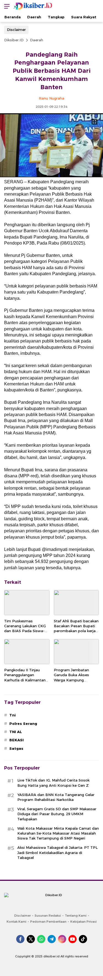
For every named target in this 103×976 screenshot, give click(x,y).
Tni (12, 715)
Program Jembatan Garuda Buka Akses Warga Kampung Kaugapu (71, 677)
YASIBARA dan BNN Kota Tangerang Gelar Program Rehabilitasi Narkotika (55, 797)
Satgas (16, 748)
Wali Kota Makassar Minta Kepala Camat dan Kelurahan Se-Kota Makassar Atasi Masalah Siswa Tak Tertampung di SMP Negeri (58, 833)
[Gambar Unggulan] (51, 175)
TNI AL (15, 732)
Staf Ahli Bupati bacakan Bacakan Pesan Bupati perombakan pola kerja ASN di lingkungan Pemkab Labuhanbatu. (76, 631)
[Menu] (5, 6)
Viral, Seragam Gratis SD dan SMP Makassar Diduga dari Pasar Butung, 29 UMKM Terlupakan (56, 814)
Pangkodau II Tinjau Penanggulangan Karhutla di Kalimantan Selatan (25, 677)
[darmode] (97, 6)
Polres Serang (23, 723)
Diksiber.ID (14, 40)
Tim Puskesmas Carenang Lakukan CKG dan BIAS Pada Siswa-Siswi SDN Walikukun (25, 628)
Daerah (36, 40)
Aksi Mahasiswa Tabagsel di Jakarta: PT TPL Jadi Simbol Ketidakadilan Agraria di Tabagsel (57, 852)
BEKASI (16, 740)
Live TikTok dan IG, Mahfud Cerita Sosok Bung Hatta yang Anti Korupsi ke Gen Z (53, 782)
